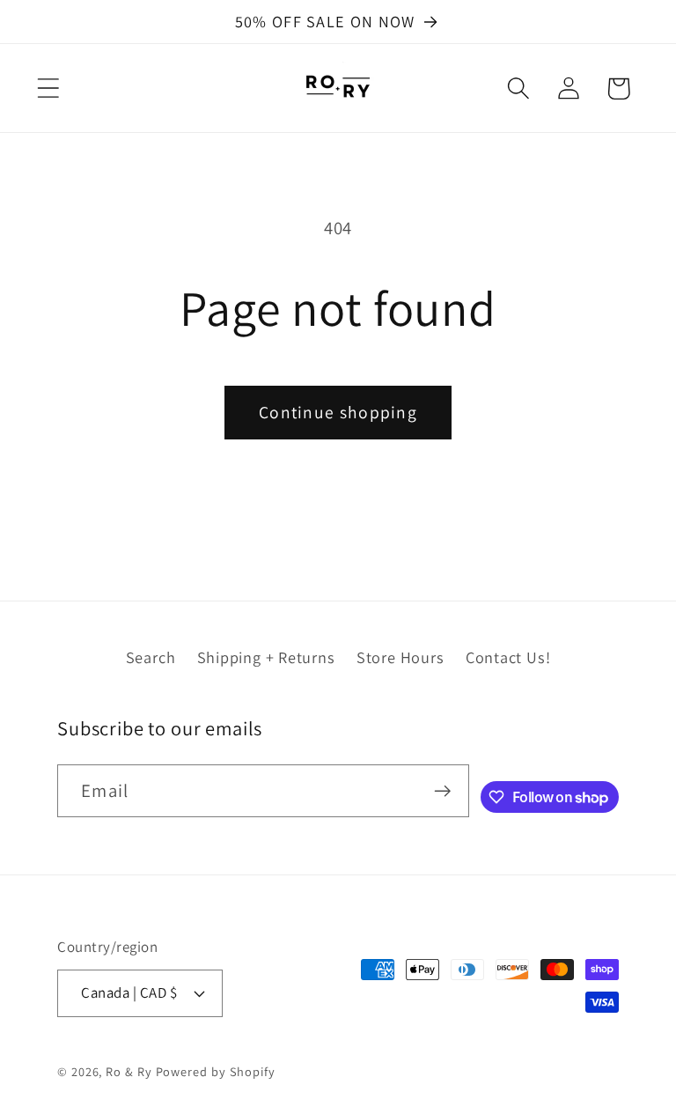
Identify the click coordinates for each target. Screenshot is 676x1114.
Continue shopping (338, 412)
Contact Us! (508, 657)
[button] (48, 88)
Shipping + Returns (266, 657)
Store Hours (400, 657)
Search (151, 657)
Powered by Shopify (216, 1071)
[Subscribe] (442, 791)
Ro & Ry (128, 1071)
